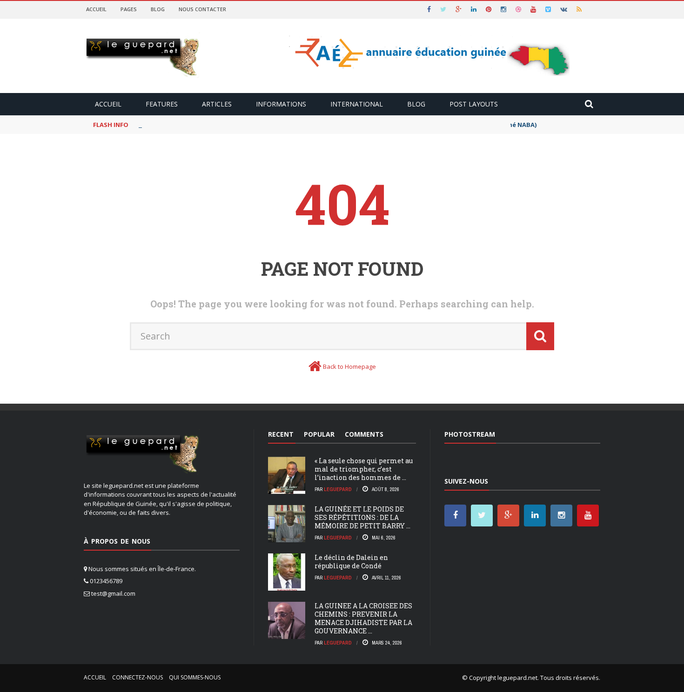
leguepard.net (517, 677)
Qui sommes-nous (195, 677)
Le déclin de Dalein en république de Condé (351, 561)
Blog (158, 9)
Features (162, 104)
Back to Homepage (349, 366)
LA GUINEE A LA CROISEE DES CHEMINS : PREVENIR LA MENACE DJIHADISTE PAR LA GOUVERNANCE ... (363, 618)
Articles (217, 104)
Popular (319, 434)
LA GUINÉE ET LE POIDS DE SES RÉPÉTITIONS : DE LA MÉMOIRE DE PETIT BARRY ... (362, 517)
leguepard (338, 489)
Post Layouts (473, 104)
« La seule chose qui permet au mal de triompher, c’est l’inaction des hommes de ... (364, 469)
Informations (281, 104)
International (356, 104)
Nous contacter (202, 9)
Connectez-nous (137, 677)
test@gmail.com (113, 593)
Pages (129, 9)
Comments (364, 434)
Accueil (96, 9)
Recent (281, 434)
